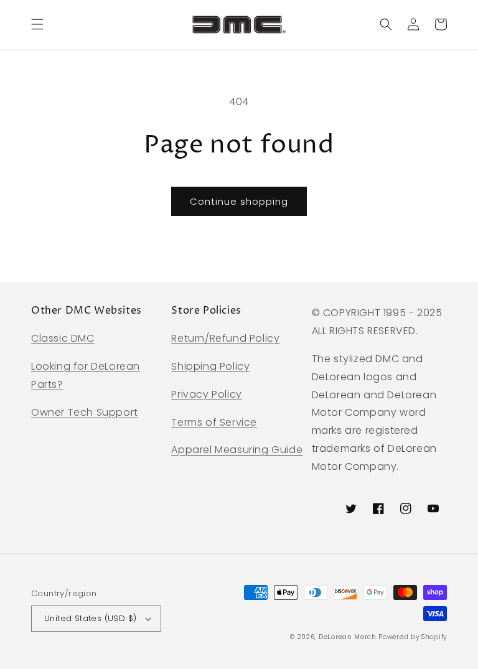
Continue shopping (239, 201)
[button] (37, 24)
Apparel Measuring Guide (236, 449)
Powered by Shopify (412, 637)
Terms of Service (214, 422)
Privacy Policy (206, 394)
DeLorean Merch (348, 637)
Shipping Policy (210, 366)
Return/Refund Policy (225, 338)
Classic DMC (63, 338)
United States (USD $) (90, 618)
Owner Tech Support (84, 412)
